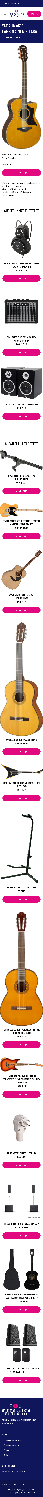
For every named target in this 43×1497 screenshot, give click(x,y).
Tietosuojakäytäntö (16, 1492)
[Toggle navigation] (5, 13)
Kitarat (19, 37)
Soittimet (8, 37)
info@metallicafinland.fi (11, 3)
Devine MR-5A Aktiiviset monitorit (21, 404)
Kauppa (34, 14)
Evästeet (31, 1489)
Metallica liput (12, 1445)
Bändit (9, 1450)
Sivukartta (31, 1492)
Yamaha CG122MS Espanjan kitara (21, 739)
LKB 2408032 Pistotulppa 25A (21, 1153)
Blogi (8, 1455)
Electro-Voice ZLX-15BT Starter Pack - (21, 1368)
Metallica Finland (13, 1440)
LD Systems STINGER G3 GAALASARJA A (21, 1223)
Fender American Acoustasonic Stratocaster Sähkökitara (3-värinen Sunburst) (21, 1079)
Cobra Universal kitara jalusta (21, 887)
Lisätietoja (21, 172)
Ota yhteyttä (20, 1489)
